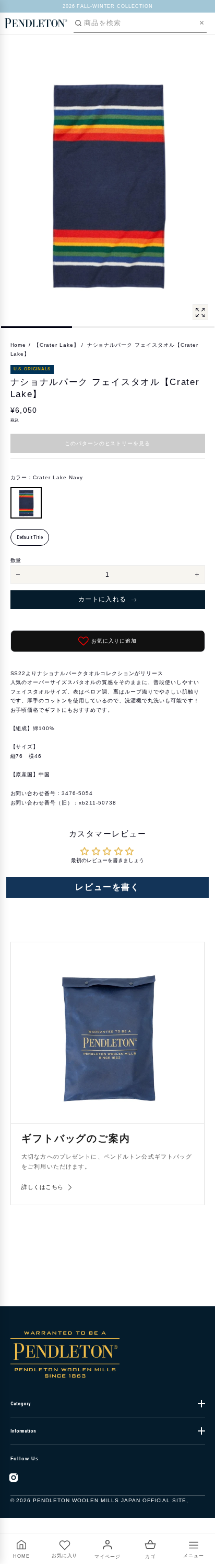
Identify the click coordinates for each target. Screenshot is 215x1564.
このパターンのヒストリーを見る (108, 443)
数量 (15, 560)
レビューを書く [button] (107, 887)
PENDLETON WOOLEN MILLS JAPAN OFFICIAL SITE (109, 1500)
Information (23, 1431)
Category (20, 1403)
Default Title (30, 537)
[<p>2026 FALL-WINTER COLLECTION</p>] (107, 6)
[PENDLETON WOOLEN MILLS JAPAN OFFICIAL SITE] (36, 23)
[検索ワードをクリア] (202, 23)
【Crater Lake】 (56, 345)
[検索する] (78, 23)
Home (18, 345)
